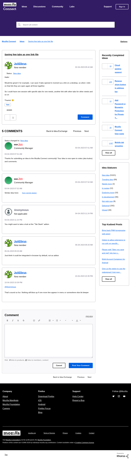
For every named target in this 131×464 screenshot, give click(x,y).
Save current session (29, 193)
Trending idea (108, 179)
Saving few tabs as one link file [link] (41, 41)
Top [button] (6, 458)
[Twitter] (113, 399)
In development (108, 197)
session (10, 110)
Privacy (67, 436)
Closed (105, 210)
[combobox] (65, 25)
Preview (89, 319)
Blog (40, 415)
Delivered (106, 206)
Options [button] (123, 41)
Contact (95, 436)
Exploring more (108, 193)
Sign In (122, 7)
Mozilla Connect (10, 7)
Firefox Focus (44, 411)
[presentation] (7, 323)
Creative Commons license (92, 446)
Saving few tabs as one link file (20, 54)
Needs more (107, 184)
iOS (39, 403)
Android (41, 407)
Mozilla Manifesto (11, 403)
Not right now (108, 201)
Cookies (81, 436)
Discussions (40, 7)
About (5, 399)
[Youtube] (124, 399)
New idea (17, 73)
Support (107, 7)
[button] (8, 117)
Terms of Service (50, 436)
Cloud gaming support (118, 68)
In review (106, 188)
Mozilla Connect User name (120, 130)
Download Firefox (46, 399)
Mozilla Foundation (12, 407)
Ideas (24, 7)
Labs (72, 7)
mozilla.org (32, 436)
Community (58, 7)
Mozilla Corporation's (14, 443)
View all (108, 153)
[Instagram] (119, 399)
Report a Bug (78, 403)
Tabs (8, 105)
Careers (6, 411)
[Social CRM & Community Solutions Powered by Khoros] (122, 458)
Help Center (77, 399)
